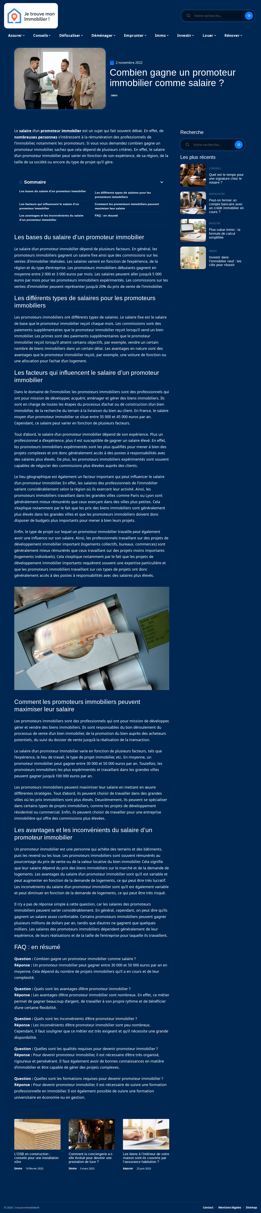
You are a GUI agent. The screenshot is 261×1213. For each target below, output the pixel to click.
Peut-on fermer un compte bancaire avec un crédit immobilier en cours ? (226, 206)
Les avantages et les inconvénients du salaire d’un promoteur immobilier (51, 217)
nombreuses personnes (35, 137)
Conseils (215, 168)
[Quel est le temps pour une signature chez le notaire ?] (193, 175)
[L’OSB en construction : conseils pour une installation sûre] (37, 1134)
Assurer (128, 1168)
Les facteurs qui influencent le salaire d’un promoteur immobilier (49, 206)
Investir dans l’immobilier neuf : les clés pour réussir (225, 261)
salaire (25, 130)
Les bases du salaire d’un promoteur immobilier (52, 191)
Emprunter (217, 194)
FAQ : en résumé (106, 215)
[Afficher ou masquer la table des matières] (105, 182)
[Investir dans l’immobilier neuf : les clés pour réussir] (193, 258)
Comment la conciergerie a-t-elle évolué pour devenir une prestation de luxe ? (91, 1158)
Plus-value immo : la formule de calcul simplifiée (224, 233)
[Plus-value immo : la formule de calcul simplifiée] (193, 230)
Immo (114, 95)
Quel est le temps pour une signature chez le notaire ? (226, 178)
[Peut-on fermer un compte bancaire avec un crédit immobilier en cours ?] (193, 203)
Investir (214, 223)
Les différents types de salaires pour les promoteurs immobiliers (123, 195)
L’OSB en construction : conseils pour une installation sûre (36, 1158)
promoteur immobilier (61, 130)
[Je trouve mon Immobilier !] (31, 15)
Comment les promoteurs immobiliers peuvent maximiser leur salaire (127, 206)
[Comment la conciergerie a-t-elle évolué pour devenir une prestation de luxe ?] (92, 1134)
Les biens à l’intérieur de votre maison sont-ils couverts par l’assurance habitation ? (146, 1158)
